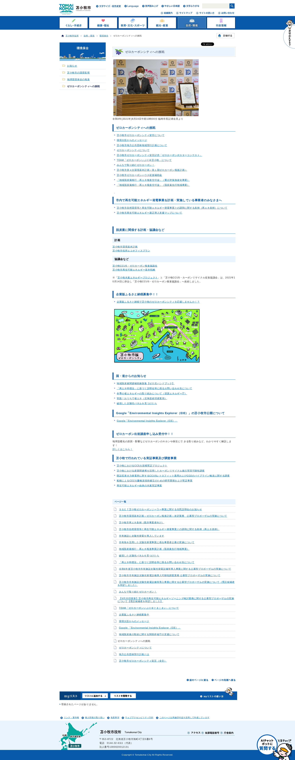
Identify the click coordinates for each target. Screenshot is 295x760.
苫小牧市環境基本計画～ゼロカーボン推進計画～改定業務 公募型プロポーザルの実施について (173, 516)
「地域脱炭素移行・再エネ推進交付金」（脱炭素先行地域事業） (153, 185)
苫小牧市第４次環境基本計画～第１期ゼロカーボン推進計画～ (152, 170)
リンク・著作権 (71, 718)
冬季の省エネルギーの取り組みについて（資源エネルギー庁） (152, 393)
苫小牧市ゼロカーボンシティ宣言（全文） (143, 661)
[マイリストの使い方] (212, 697)
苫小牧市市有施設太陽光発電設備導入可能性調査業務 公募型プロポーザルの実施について (169, 575)
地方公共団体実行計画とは (134, 654)
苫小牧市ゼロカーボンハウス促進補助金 (139, 175)
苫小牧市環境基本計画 (125, 246)
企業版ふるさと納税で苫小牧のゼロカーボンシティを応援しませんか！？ (158, 301)
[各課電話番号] (210, 732)
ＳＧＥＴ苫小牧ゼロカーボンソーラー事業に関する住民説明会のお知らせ (160, 509)
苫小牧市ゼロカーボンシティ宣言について (141, 135)
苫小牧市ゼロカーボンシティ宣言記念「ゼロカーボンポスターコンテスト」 (159, 155)
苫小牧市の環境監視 (78, 72)
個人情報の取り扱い (94, 718)
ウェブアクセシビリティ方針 (139, 718)
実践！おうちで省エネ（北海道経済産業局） (142, 398)
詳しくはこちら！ (123, 449)
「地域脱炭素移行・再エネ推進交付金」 (153, 180)
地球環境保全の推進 (78, 79)
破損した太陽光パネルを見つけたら (137, 403)
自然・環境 (89, 36)
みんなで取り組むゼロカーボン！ (135, 165)
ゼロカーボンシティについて (133, 150)
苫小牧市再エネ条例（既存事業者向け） (141, 522)
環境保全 (104, 36)
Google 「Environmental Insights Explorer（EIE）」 (150, 628)
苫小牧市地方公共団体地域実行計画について (142, 145)
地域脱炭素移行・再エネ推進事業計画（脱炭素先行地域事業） (154, 549)
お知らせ (72, 66)
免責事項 (115, 718)
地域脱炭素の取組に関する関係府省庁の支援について (149, 634)
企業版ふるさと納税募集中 (134, 614)
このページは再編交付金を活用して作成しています (184, 718)
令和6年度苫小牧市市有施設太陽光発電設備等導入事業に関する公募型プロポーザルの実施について (175, 569)
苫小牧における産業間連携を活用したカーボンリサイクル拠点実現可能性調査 (161, 470)
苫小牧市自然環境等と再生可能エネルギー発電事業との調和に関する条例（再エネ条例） (169, 529)
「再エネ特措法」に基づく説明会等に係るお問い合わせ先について (154, 388)
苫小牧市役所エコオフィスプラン (131, 250)
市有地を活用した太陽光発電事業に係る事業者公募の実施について (156, 542)
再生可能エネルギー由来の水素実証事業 (139, 485)
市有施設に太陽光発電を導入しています (141, 536)
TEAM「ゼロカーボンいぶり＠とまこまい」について (149, 608)
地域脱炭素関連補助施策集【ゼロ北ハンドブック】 (146, 383)
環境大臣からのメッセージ (132, 140)
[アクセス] (194, 732)
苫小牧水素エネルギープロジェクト (137, 277)
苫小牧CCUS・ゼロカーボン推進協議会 (135, 265)
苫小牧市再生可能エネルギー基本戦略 (134, 269)
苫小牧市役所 (72, 36)
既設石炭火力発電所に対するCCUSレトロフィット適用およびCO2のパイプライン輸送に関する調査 (173, 475)
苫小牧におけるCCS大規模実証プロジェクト (142, 465)
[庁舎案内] (227, 732)
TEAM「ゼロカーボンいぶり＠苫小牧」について (144, 160)
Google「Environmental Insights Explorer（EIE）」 (147, 420)
